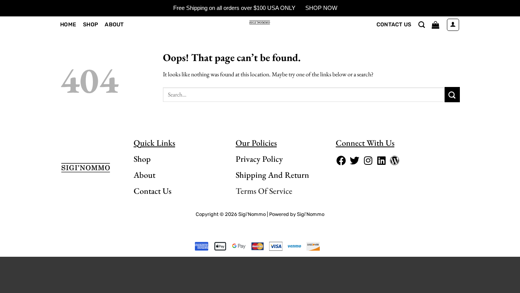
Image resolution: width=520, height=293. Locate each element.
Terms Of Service (264, 190)
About (114, 24)
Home (68, 24)
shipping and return (272, 174)
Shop (90, 24)
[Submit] (452, 94)
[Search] (421, 25)
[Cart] (435, 24)
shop (142, 158)
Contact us (394, 24)
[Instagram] (368, 160)
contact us (152, 190)
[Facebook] (341, 160)
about (144, 174)
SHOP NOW (321, 8)
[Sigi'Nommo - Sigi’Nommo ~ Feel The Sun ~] (260, 22)
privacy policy (259, 158)
